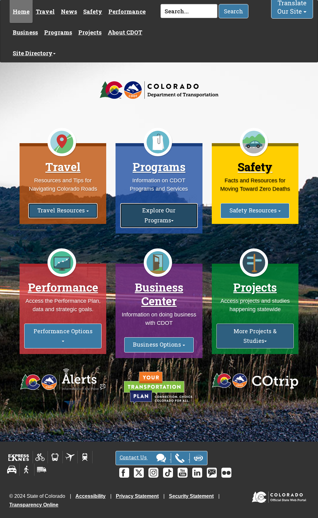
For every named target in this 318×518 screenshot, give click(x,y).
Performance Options (63, 331)
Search (233, 11)
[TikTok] (168, 472)
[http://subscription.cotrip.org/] (63, 379)
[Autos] (12, 469)
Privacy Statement (137, 496)
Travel (45, 11)
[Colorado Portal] (280, 495)
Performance (127, 11)
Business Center (159, 294)
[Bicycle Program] (40, 457)
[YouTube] (182, 472)
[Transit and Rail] (55, 457)
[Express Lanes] (19, 457)
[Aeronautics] (70, 457)
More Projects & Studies (255, 335)
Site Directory (32, 53)
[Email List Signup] (211, 472)
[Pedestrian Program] (26, 469)
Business (25, 32)
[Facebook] (124, 472)
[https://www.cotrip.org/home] (255, 381)
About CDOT (125, 32)
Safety (92, 11)
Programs (58, 32)
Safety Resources (253, 210)
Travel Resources (61, 210)
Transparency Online (33, 504)
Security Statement (191, 496)
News (69, 11)
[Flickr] (226, 472)
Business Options (158, 344)
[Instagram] (153, 472)
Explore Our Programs (158, 215)
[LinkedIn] (197, 472)
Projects (90, 32)
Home (21, 11)
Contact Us (134, 457)
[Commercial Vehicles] (41, 469)
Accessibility (90, 496)
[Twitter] (138, 472)
